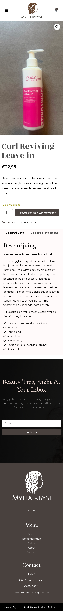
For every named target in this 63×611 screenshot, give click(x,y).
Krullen (24, 222)
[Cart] (55, 10)
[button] (6, 10)
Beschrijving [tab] (14, 232)
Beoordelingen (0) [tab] (44, 232)
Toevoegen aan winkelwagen (37, 212)
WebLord (52, 607)
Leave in (33, 222)
